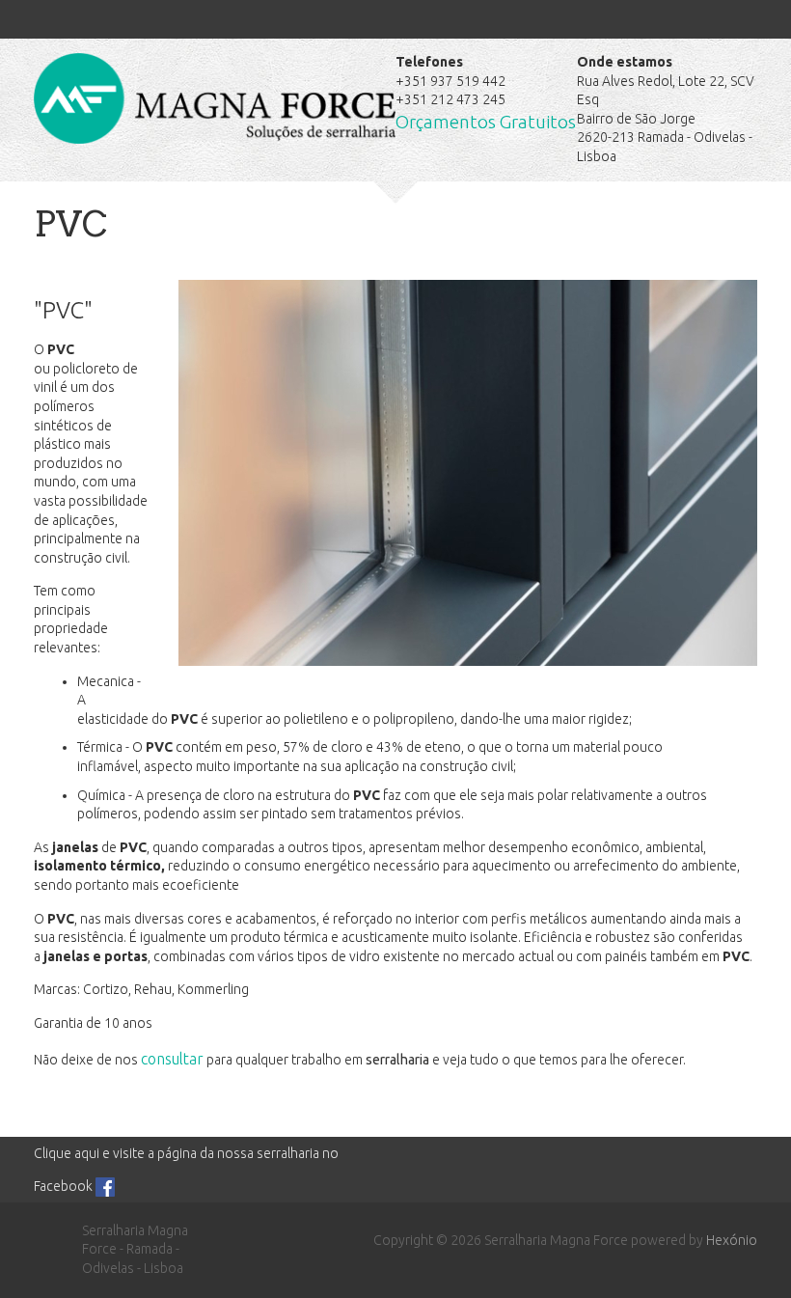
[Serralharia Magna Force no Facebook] (105, 1186)
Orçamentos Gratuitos (486, 122)
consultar (172, 1058)
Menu (53, 24)
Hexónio (731, 1240)
